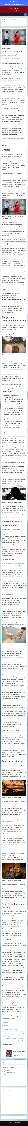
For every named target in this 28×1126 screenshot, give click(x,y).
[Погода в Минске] (8, 1067)
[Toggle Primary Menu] (25, 14)
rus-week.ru (13, 8)
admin (17, 58)
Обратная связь (14, 1)
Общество (6, 1025)
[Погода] (7, 1070)
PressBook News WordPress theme (17, 1124)
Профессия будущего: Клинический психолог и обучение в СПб (18, 1052)
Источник (5, 1022)
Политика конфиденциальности (14, 4)
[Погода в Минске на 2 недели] (12, 1073)
